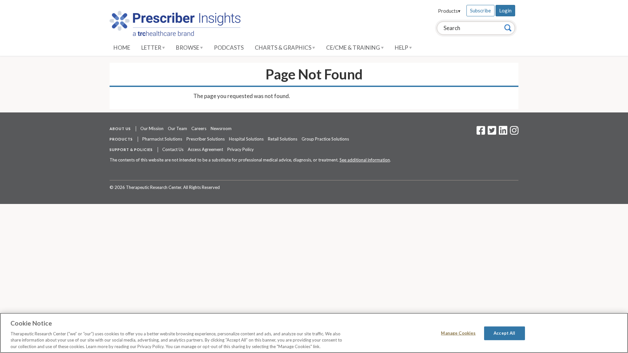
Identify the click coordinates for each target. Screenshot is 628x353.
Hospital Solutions (246, 139)
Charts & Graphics (283, 47)
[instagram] (514, 132)
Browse (188, 47)
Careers (198, 128)
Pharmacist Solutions (162, 139)
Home (121, 47)
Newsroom (221, 128)
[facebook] (481, 132)
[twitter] (491, 132)
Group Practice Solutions (325, 139)
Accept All (504, 333)
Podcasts (229, 47)
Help (402, 47)
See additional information (365, 159)
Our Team (177, 128)
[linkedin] (503, 132)
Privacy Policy (240, 149)
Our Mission (152, 128)
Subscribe (480, 10)
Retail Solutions (282, 139)
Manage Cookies (458, 333)
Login (505, 10)
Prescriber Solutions (205, 139)
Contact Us (172, 149)
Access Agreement (205, 149)
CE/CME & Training (353, 47)
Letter (151, 47)
